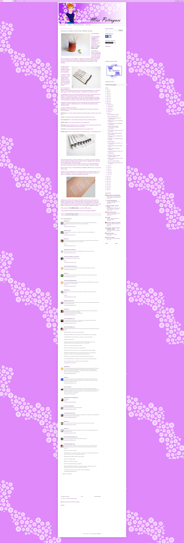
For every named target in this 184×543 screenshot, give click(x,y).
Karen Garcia (66, 386)
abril (109, 169)
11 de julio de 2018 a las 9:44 (69, 245)
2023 (108, 95)
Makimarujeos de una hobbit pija (113, 195)
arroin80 (108, 217)
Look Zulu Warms (110, 141)
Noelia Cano (66, 230)
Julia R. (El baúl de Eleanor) (69, 266)
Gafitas (65, 428)
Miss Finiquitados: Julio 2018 (113, 114)
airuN (65, 273)
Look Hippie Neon (111, 153)
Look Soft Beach (110, 128)
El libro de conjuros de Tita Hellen (113, 222)
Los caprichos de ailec (68, 413)
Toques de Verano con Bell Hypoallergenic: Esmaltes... (113, 127)
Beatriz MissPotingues (70, 213)
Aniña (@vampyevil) (68, 406)
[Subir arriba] (183, 542)
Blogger (99, 533)
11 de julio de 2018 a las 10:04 (70, 252)
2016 (108, 177)
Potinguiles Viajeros (68, 300)
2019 (108, 101)
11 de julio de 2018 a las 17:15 (70, 314)
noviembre (110, 106)
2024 (108, 93)
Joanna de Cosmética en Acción (70, 256)
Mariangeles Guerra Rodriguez (70, 397)
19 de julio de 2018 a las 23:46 (70, 424)
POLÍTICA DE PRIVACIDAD (78, 24)
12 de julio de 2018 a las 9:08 (70, 362)
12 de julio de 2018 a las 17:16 (70, 383)
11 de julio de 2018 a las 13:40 (70, 286)
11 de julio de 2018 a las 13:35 (70, 276)
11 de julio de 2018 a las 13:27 (70, 269)
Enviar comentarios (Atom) (71, 498)
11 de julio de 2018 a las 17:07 (70, 305)
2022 (108, 96)
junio (109, 165)
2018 (108, 103)
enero (109, 174)
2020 (108, 100)
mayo (109, 167)
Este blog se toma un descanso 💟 (113, 230)
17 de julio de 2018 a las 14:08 (70, 417)
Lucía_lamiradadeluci (68, 318)
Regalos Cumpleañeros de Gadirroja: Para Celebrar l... (114, 134)
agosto (109, 111)
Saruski (65, 309)
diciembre (110, 104)
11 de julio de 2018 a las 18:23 (70, 323)
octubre (109, 108)
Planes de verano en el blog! (112, 234)
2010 (108, 188)
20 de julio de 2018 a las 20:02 (70, 433)
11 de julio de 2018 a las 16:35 (70, 296)
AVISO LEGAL (88, 24)
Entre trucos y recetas (111, 212)
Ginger (65, 238)
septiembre (110, 109)
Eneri (65, 377)
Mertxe (65, 421)
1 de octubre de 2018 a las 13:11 (70, 471)
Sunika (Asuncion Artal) (69, 249)
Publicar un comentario (67, 473)
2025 (108, 91)
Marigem (66, 221)
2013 (108, 183)
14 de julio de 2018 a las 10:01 (70, 393)
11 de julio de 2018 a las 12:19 (70, 262)
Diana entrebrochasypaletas (70, 436)
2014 (108, 181)
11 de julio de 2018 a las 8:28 (69, 226)
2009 (108, 189)
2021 (108, 98)
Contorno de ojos (68, 214)
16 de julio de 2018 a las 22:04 (70, 409)
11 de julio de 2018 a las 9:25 (69, 235)
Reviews (76, 214)
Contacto (69, 24)
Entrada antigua (97, 496)
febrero (109, 172)
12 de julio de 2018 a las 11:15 (70, 373)
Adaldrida (66, 366)
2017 (108, 176)
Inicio (82, 496)
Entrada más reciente (65, 496)
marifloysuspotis (110, 233)
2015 (108, 179)
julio (108, 113)
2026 (108, 89)
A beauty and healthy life (112, 200)
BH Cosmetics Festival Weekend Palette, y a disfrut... (113, 156)
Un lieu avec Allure (110, 237)
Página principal (62, 24)
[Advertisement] (81, 485)
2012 (108, 184)
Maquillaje (73, 214)
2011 (108, 186)
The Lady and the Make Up (69, 280)
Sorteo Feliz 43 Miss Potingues (113, 160)
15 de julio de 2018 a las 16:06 (70, 402)
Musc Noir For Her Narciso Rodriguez (113, 238)
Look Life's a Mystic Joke (112, 116)
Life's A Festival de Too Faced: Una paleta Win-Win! (114, 119)
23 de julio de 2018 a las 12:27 (70, 440)
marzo (109, 170)
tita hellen (66, 290)
